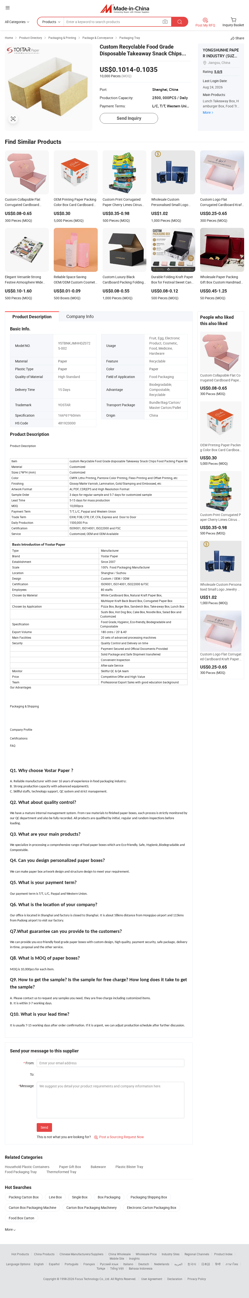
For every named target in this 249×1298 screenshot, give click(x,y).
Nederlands (161, 1264)
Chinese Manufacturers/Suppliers (81, 1254)
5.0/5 (218, 72)
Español (54, 1264)
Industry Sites (170, 1254)
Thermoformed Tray (61, 1171)
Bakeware (98, 1166)
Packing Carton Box (24, 1197)
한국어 (191, 1264)
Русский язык (109, 1264)
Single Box (80, 1197)
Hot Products (20, 1254)
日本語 (205, 1264)
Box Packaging (109, 1197)
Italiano (128, 1264)
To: (32, 1074)
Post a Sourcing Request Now (119, 1137)
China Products (44, 1254)
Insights (134, 1258)
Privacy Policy (196, 1279)
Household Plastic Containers (27, 1166)
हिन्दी (218, 1264)
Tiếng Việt (117, 1268)
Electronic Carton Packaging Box (151, 1207)
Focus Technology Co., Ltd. (93, 1279)
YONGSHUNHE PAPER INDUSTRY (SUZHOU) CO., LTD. (221, 55)
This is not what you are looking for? (64, 1137)
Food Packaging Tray (21, 1171)
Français (89, 1264)
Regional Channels (197, 1254)
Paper (62, 361)
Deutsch (143, 1264)
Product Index (223, 1254)
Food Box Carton (21, 1218)
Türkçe (101, 1268)
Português (71, 1264)
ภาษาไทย (232, 1264)
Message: (26, 1085)
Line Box (55, 1197)
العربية (178, 1264)
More (207, 112)
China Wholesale (119, 1254)
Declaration (174, 1279)
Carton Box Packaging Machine (32, 1207)
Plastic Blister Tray (129, 1166)
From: (28, 1063)
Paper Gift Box (70, 1166)
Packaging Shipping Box (149, 1197)
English (39, 1264)
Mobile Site (117, 1258)
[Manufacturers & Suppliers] (124, 8)
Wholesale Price (146, 1254)
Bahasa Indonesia (140, 1268)
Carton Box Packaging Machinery (91, 1207)
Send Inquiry (129, 118)
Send (44, 1127)
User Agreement (151, 1279)
